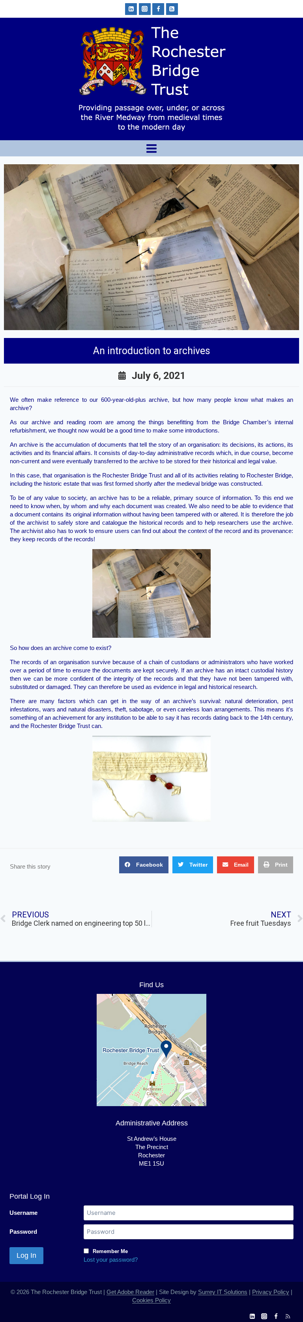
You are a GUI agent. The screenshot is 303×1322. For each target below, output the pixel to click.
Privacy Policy (270, 1292)
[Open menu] (151, 148)
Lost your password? (111, 1259)
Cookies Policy (151, 1300)
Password (23, 1231)
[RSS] (172, 9)
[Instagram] (145, 9)
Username (23, 1212)
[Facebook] (158, 9)
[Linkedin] (131, 9)
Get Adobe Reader (130, 1292)
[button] (143, 864)
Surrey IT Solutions (222, 1292)
